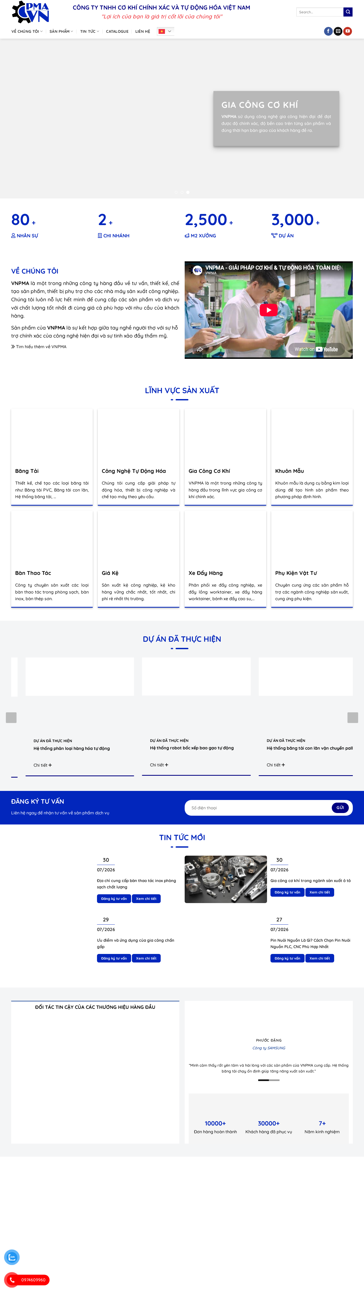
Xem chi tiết (146, 898)
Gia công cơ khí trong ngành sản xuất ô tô (310, 880)
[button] (352, 717)
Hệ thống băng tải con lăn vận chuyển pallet (308, 748)
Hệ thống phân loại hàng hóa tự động (68, 748)
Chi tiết (37, 765)
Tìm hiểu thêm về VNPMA (40, 346)
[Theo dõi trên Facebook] (328, 31)
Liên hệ (142, 31)
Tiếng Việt (167, 31)
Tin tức (88, 31)
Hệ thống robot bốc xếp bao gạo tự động (188, 747)
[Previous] (14, 119)
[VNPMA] (38, 12)
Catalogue (117, 31)
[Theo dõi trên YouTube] (347, 31)
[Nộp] (348, 12)
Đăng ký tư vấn (114, 898)
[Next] (350, 119)
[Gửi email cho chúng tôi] (338, 31)
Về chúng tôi (25, 31)
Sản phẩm (60, 31)
